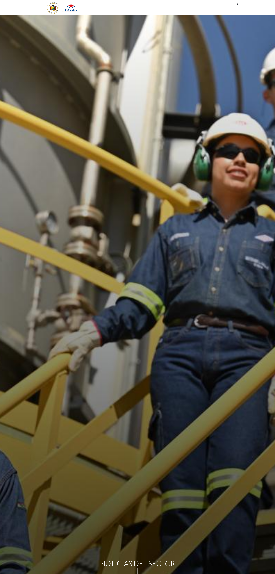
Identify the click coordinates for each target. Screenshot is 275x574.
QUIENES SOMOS (129, 3)
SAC (189, 3)
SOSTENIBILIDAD (170, 3)
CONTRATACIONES (160, 3)
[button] (237, 4)
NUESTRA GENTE (139, 3)
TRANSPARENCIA (181, 3)
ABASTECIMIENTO (195, 3)
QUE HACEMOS (149, 3)
